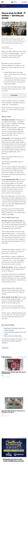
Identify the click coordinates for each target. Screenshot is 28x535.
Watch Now (24, 2)
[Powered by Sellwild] (24, 437)
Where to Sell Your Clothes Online (13, 336)
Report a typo (5, 347)
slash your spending (14, 53)
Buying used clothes (12, 127)
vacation (23, 276)
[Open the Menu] (2, 2)
